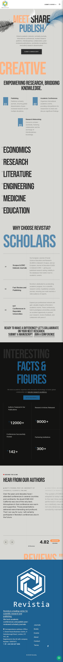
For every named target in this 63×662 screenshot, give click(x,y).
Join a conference (44, 334)
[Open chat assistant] (59, 658)
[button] (6, 542)
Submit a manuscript (20, 334)
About (36, 637)
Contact (37, 641)
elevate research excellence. (37, 392)
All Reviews (31, 546)
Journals (37, 625)
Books (36, 629)
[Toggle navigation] (60, 4)
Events (36, 633)
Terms (36, 645)
